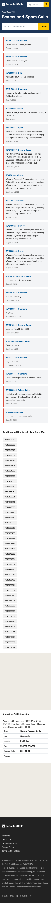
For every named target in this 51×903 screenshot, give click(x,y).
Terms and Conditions (11, 850)
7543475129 (10, 533)
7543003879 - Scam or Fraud (18, 276)
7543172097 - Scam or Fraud (18, 150)
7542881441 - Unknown (16, 373)
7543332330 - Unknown (16, 357)
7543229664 (10, 564)
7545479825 (10, 621)
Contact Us (6, 839)
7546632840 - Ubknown (16, 56)
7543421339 (10, 481)
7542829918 (10, 574)
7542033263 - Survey (15, 251)
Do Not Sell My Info (10, 843)
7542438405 (10, 580)
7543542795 (10, 512)
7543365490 (10, 486)
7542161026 (10, 600)
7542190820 (10, 595)
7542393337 (10, 590)
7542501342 (10, 647)
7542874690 (10, 569)
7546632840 (10, 611)
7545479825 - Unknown (16, 89)
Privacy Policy (8, 847)
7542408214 (10, 585)
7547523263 (10, 439)
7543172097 (10, 637)
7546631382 (10, 616)
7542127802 (10, 455)
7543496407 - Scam (14, 108)
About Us (6, 835)
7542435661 (10, 496)
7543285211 (10, 631)
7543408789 (10, 543)
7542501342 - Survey (15, 175)
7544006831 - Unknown (16, 308)
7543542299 (10, 522)
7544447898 (10, 507)
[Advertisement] (25, 681)
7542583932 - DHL (14, 73)
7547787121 (10, 465)
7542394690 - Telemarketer (18, 341)
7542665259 (10, 491)
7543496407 (10, 626)
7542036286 (10, 605)
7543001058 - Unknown (16, 292)
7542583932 (10, 642)
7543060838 (10, 476)
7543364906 (10, 470)
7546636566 (10, 445)
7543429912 (10, 538)
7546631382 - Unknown (16, 40)
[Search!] (46, 4)
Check (44, 26)
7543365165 (10, 548)
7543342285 (10, 554)
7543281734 (10, 559)
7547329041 (10, 502)
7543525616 (10, 528)
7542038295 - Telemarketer (18, 390)
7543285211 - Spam (14, 127)
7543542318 (10, 450)
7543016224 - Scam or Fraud (18, 325)
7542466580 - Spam (14, 412)
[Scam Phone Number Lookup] (12, 5)
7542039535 (10, 460)
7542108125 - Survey (15, 225)
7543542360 (10, 517)
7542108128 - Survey (15, 200)
